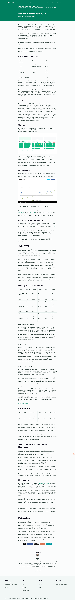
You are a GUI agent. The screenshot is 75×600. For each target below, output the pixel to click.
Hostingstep (9, 3)
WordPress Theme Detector (61, 584)
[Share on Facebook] (74, 456)
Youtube (40, 582)
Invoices (23, 585)
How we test (54, 7)
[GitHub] (35, 571)
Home (26, 2)
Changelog (24, 587)
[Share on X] (74, 451)
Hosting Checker (59, 582)
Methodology (60, 2)
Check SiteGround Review (23, 403)
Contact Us (24, 584)
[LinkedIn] (40, 571)
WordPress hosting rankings (43, 483)
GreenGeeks (32, 212)
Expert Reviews (39, 2)
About (67, 2)
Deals (47, 2)
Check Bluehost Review (23, 363)
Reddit (40, 587)
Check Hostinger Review (23, 342)
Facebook (41, 585)
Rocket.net (42, 207)
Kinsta (33, 227)
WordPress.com (21, 212)
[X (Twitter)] (37, 571)
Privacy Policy (24, 589)
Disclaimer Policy (25, 590)
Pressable (47, 210)
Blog (53, 2)
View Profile (37, 559)
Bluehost (54, 226)
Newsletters (24, 592)
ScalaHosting (25, 227)
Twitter (40, 584)
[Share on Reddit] (74, 454)
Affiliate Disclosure (48, 7)
